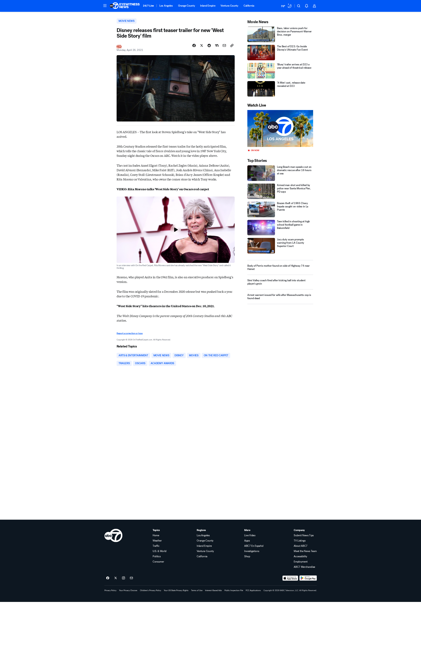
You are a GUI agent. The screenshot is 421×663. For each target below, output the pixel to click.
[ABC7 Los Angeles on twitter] (115, 578)
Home (156, 535)
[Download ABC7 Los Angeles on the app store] (290, 578)
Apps (247, 540)
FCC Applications (253, 590)
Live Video (250, 535)
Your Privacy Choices (128, 590)
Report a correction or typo (130, 333)
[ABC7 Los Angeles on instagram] (123, 578)
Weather (157, 540)
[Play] (280, 128)
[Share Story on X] (201, 45)
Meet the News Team (305, 551)
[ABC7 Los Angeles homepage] (125, 6)
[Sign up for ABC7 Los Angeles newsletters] (131, 578)
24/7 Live (148, 5)
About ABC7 (301, 546)
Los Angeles (166, 5)
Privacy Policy (110, 590)
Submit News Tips (304, 535)
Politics (157, 556)
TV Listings (299, 540)
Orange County (186, 5)
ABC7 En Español (253, 546)
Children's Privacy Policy (150, 590)
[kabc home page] (113, 535)
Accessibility (300, 556)
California (249, 5)
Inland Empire (207, 5)
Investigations (251, 551)
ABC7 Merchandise (304, 567)
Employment (301, 561)
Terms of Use (196, 590)
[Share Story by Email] (224, 45)
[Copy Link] (232, 45)
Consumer (158, 561)
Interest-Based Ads (213, 590)
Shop (247, 556)
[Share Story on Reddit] (209, 45)
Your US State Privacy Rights (176, 590)
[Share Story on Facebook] (194, 45)
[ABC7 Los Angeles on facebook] (107, 578)
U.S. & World (159, 551)
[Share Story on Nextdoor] (217, 45)
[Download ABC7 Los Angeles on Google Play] (308, 578)
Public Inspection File (233, 590)
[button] (104, 5)
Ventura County (229, 5)
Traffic (156, 546)
